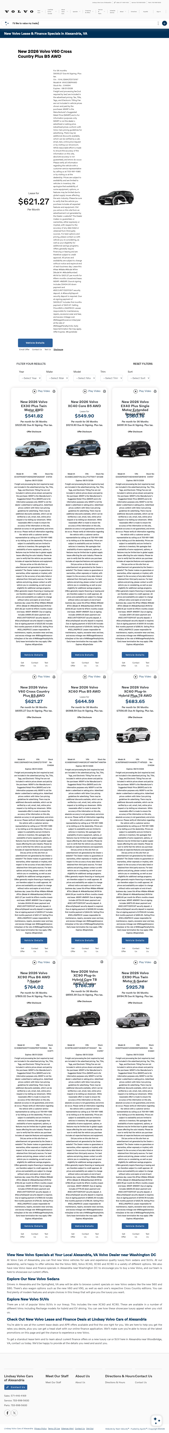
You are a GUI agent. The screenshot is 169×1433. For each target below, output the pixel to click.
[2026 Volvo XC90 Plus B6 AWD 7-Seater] (34, 1019)
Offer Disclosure (34, 431)
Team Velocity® (122, 1429)
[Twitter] (14, 1413)
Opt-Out (89, 1428)
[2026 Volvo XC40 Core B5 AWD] (84, 448)
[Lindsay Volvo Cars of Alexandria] (19, 11)
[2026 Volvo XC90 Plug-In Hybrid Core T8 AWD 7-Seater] (84, 1019)
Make (49, 371)
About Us (82, 1376)
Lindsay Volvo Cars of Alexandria (18, 1428)
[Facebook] (7, 1413)
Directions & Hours (120, 1376)
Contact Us (17, 1387)
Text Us (46, 664)
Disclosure (58, 349)
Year (21, 371)
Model (77, 371)
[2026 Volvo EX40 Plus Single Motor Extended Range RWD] (135, 448)
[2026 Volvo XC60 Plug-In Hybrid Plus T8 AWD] (135, 734)
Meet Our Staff (57, 1376)
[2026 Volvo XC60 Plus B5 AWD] (84, 734)
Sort (130, 371)
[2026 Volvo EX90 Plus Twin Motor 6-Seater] (135, 1019)
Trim (103, 371)
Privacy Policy (40, 1428)
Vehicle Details (35, 342)
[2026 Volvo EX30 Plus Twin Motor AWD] (34, 448)
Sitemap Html (67, 1428)
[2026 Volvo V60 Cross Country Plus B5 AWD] (34, 734)
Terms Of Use (54, 1428)
